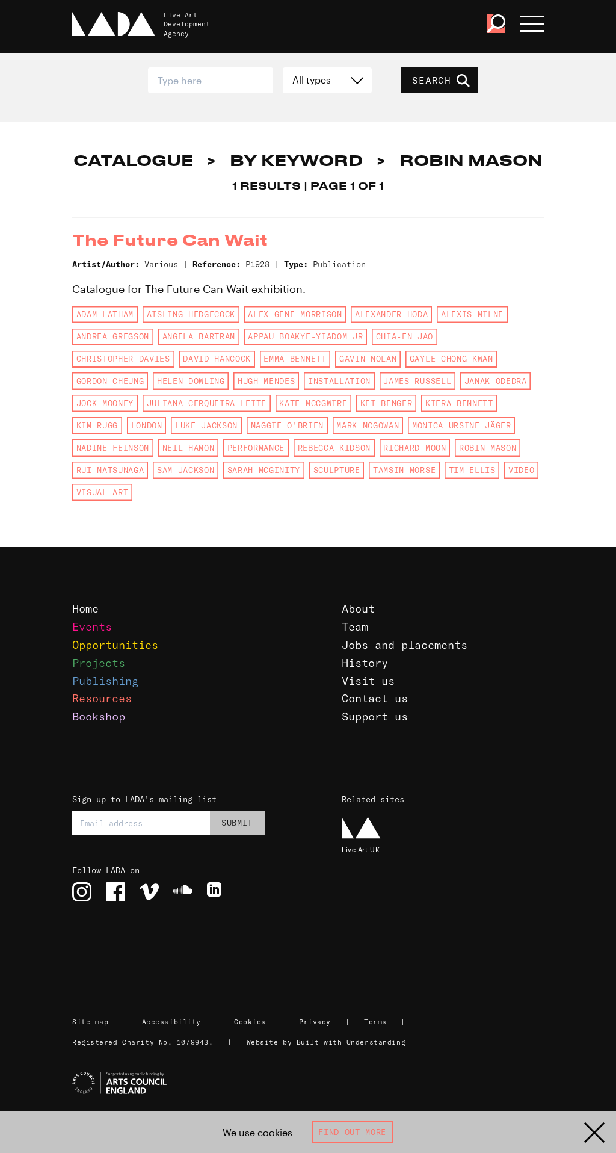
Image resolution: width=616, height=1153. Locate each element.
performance (256, 448)
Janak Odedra (495, 381)
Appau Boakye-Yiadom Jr (305, 336)
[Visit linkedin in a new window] (216, 891)
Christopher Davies (123, 358)
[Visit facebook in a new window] (115, 891)
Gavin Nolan (367, 358)
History (365, 663)
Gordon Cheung (110, 381)
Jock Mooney (105, 403)
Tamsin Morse (404, 470)
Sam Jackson (185, 470)
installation (339, 381)
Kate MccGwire (313, 403)
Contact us (375, 698)
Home (85, 609)
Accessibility (171, 1022)
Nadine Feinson (112, 448)
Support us (375, 716)
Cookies (250, 1022)
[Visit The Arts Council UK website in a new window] (312, 1083)
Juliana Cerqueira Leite (206, 403)
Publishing (105, 681)
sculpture (336, 470)
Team (355, 627)
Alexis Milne (472, 314)
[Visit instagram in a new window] (81, 891)
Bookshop (98, 716)
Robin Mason (487, 448)
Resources (102, 698)
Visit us (368, 681)
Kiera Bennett (459, 403)
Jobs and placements (404, 645)
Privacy (315, 1022)
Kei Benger (386, 403)
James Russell (417, 381)
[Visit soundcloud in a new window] (182, 891)
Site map (90, 1022)
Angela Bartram (198, 336)
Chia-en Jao (404, 336)
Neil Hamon (188, 448)
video (521, 470)
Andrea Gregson (112, 336)
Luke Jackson (206, 425)
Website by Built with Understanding (326, 1042)
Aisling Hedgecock (191, 314)
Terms (375, 1022)
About (358, 609)
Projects (98, 663)
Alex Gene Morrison (295, 314)
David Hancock (217, 358)
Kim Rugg (97, 425)
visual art (102, 492)
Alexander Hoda (391, 314)
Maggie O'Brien (287, 425)
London (146, 425)
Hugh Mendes (266, 381)
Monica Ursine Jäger (461, 425)
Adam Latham (105, 314)
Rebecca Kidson (334, 448)
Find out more (352, 1132)
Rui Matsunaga (110, 470)
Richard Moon (414, 448)
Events (92, 627)
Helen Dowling (191, 381)
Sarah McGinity (263, 470)
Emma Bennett (294, 358)
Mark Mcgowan (367, 425)
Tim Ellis (472, 470)
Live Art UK (361, 849)
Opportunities (115, 645)
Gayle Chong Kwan (451, 358)
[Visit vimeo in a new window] (149, 891)
